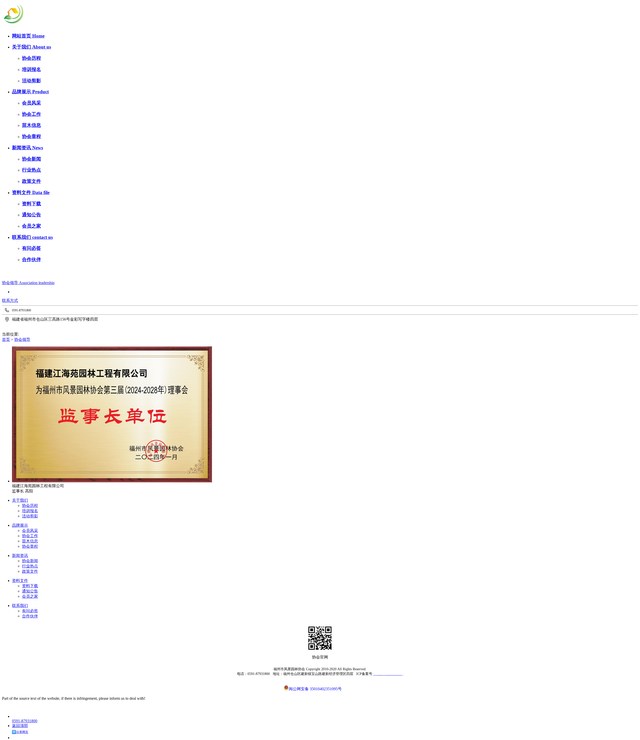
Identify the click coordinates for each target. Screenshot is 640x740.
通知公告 (31, 214)
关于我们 (22, 47)
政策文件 (31, 181)
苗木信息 (31, 125)
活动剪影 (31, 80)
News (37, 147)
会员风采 (31, 103)
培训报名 (31, 69)
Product (40, 91)
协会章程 (31, 136)
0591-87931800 (24, 721)
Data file (41, 192)
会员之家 (31, 226)
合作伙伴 (31, 259)
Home (38, 36)
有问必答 (31, 248)
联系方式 (10, 300)
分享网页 (22, 732)
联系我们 (22, 237)
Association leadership (36, 283)
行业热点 (31, 170)
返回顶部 (20, 725)
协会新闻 (31, 159)
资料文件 (22, 192)
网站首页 (22, 36)
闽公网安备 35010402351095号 (315, 688)
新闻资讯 (22, 147)
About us (41, 47)
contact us (42, 237)
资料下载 (31, 203)
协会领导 (10, 283)
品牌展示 (22, 91)
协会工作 (31, 114)
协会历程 (31, 58)
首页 (6, 339)
